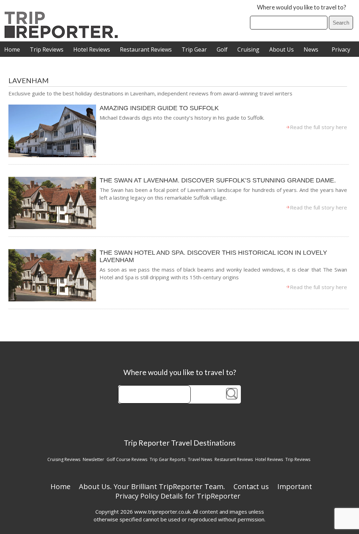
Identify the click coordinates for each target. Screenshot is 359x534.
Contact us (251, 486)
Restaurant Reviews (146, 49)
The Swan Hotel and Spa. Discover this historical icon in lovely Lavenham (213, 256)
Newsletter (93, 459)
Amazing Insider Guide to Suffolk (159, 108)
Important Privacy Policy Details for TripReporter (213, 491)
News (311, 49)
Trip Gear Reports (167, 459)
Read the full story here (318, 127)
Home (12, 49)
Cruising (248, 49)
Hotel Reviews (91, 49)
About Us (281, 49)
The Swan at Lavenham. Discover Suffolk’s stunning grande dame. (218, 180)
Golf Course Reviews (127, 459)
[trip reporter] (63, 36)
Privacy (341, 49)
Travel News (200, 459)
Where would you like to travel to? (301, 7)
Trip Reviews (46, 49)
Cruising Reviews (63, 459)
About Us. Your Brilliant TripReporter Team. (152, 486)
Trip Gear (194, 49)
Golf (222, 49)
